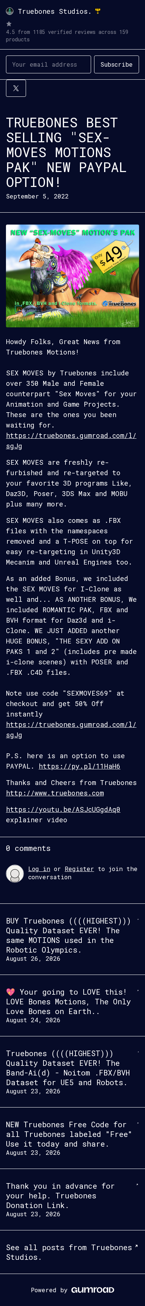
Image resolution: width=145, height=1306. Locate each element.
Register (79, 869)
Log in (39, 869)
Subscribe (116, 64)
